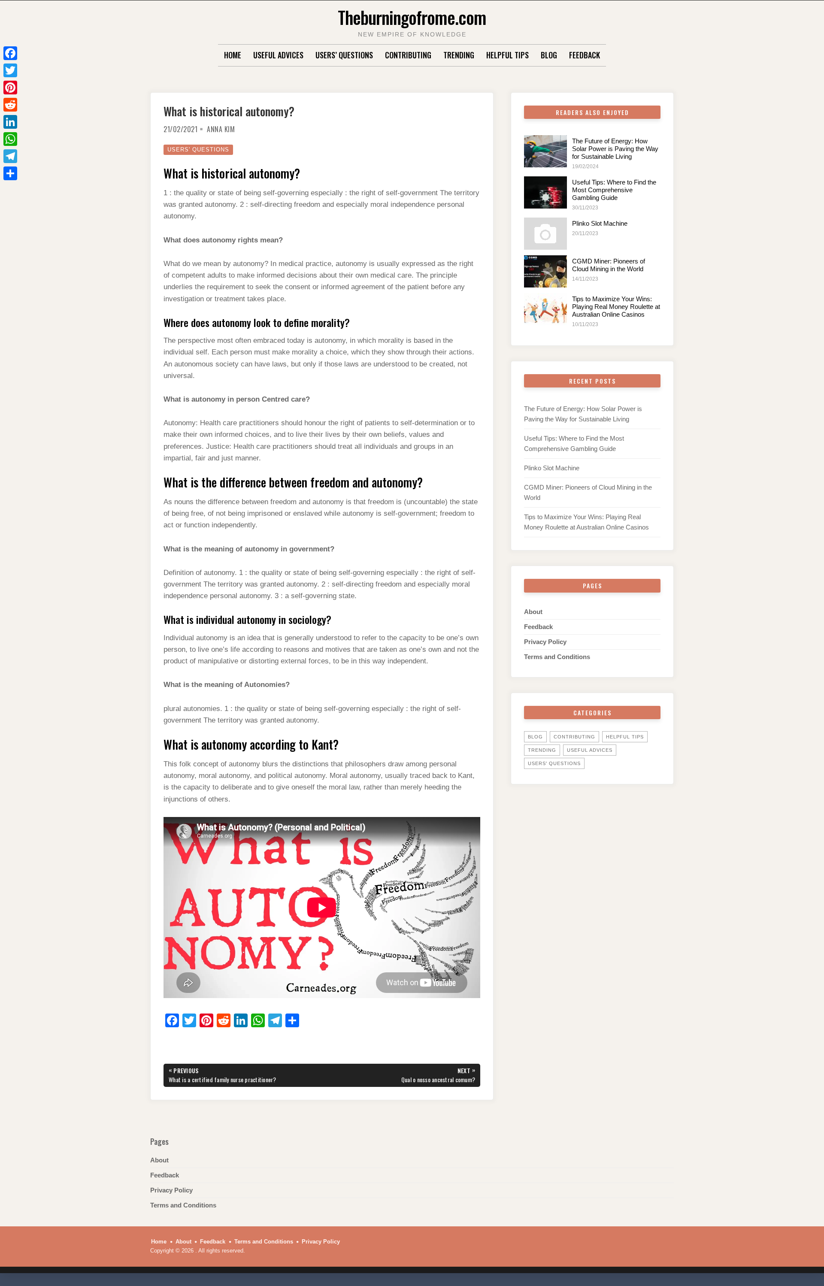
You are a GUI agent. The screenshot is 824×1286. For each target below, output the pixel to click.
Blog (549, 55)
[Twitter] (10, 70)
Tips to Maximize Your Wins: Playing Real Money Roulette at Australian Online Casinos (616, 306)
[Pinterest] (10, 87)
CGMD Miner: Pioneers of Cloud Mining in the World (608, 264)
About (533, 611)
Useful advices (278, 55)
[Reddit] (10, 104)
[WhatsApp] (10, 139)
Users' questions (198, 149)
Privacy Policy (545, 641)
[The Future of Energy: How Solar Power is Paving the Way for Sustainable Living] (545, 151)
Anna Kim (221, 129)
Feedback (584, 55)
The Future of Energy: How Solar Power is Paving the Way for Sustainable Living (615, 148)
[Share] (10, 173)
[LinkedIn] (10, 121)
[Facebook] (10, 53)
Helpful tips (507, 55)
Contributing (408, 55)
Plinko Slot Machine (599, 223)
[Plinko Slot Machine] (545, 234)
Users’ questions (344, 55)
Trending (458, 55)
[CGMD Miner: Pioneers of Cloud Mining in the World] (545, 271)
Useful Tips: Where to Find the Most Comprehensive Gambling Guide (614, 190)
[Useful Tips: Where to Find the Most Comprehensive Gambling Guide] (545, 192)
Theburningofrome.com (412, 17)
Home (232, 55)
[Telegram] (10, 156)
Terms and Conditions (557, 656)
